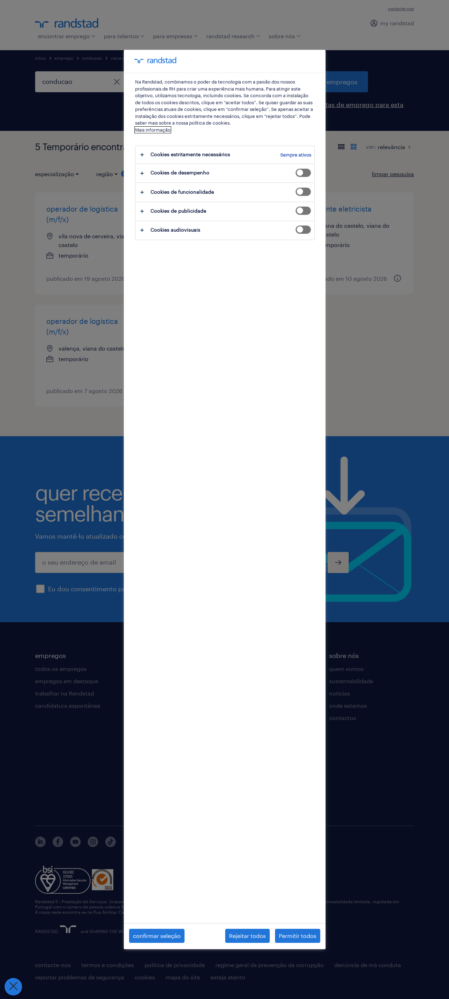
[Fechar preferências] (13, 986)
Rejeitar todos (247, 935)
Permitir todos (297, 935)
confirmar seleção (157, 935)
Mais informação (152, 130)
